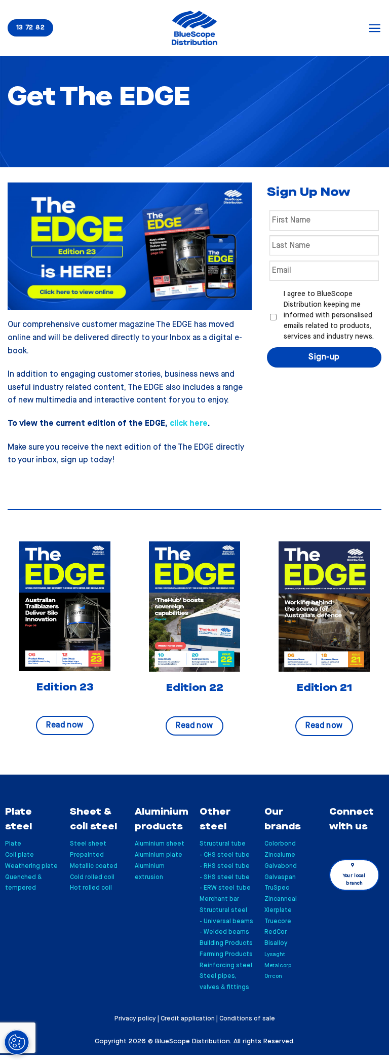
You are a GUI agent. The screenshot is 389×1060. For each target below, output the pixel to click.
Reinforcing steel (226, 965)
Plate (13, 844)
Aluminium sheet (159, 844)
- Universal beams (226, 921)
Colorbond (280, 844)
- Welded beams (224, 932)
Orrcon (273, 976)
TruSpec (276, 888)
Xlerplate (278, 910)
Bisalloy (275, 943)
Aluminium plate (158, 855)
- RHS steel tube (225, 866)
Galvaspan (280, 877)
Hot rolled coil (91, 888)
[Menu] (374, 28)
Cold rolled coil (92, 877)
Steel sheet (88, 844)
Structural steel (223, 910)
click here (189, 423)
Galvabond (280, 866)
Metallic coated (94, 866)
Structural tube (223, 844)
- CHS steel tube (225, 855)
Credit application (188, 1018)
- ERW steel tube (225, 888)
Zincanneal (280, 899)
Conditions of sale (247, 1018)
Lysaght (274, 954)
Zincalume (279, 855)
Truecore (277, 921)
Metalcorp (277, 965)
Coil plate (19, 855)
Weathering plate (31, 866)
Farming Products (226, 954)
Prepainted (87, 855)
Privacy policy (135, 1018)
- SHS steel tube (225, 877)
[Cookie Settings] (16, 1042)
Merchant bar (219, 899)
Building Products (226, 943)
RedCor (275, 932)
